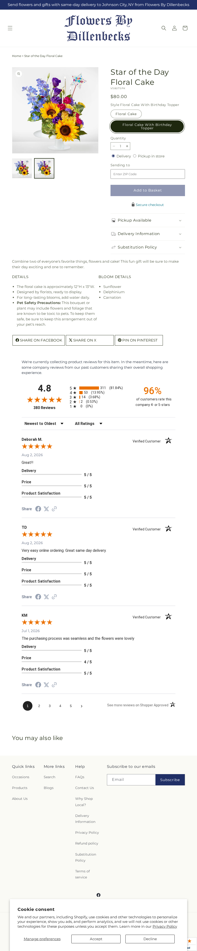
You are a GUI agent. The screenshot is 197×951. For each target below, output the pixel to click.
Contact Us (84, 788)
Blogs (49, 788)
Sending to (127, 165)
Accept (96, 939)
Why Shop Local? (84, 801)
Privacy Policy (165, 926)
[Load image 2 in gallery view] (44, 168)
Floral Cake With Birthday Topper (147, 126)
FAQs (79, 777)
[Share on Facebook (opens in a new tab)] (38, 509)
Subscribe (170, 779)
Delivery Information (85, 819)
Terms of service (82, 874)
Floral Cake (126, 114)
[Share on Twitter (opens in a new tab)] (46, 509)
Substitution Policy (85, 857)
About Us (20, 798)
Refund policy (86, 843)
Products (19, 788)
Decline (150, 939)
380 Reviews (50, 407)
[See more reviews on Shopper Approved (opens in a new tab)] (54, 509)
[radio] (98, 388)
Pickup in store (151, 156)
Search (49, 777)
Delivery (124, 156)
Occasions (20, 777)
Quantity (118, 138)
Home (16, 56)
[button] (10, 28)
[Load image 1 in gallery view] (22, 168)
